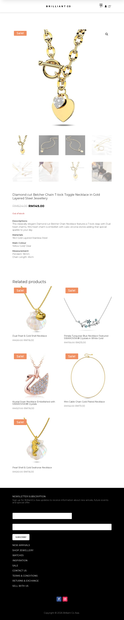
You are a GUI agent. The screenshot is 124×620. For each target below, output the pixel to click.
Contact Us (19, 570)
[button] (106, 34)
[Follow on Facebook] (59, 599)
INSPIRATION (20, 560)
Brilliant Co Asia (71, 613)
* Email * (17, 509)
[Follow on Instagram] (65, 599)
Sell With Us (20, 586)
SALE (15, 565)
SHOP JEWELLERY (22, 550)
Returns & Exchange (25, 580)
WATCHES (18, 555)
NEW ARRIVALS (21, 545)
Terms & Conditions (25, 575)
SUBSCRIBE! (20, 537)
